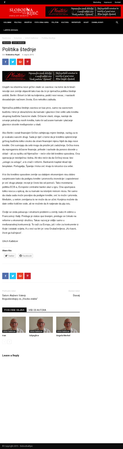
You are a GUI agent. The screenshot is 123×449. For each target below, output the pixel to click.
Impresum (108, 2)
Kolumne (7, 22)
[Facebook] (4, 2)
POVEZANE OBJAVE (14, 310)
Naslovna (6, 38)
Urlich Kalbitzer (32, 38)
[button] (117, 22)
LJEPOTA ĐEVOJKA (11, 30)
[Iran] (14, 325)
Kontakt (118, 2)
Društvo (28, 22)
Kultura (65, 22)
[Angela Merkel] (68, 325)
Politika (17, 22)
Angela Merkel (63, 335)
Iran (4, 335)
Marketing (97, 2)
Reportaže (76, 22)
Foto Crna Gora (42, 22)
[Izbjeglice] (41, 325)
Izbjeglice (34, 335)
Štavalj (76, 295)
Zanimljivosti (97, 22)
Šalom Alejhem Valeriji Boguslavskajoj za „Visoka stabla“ (20, 297)
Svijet (86, 22)
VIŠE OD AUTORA (37, 310)
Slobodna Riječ (13, 54)
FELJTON (55, 22)
